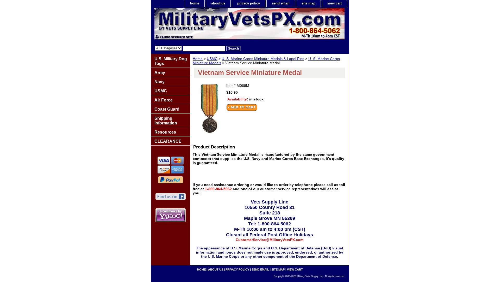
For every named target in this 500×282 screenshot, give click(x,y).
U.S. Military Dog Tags (170, 61)
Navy (159, 82)
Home (198, 59)
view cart (334, 3)
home (194, 3)
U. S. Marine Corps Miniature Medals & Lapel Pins (263, 59)
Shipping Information (165, 120)
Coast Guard (166, 109)
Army (159, 72)
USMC (212, 59)
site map (308, 3)
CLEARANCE (168, 141)
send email (281, 3)
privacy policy (248, 3)
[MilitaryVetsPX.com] (216, 25)
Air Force (163, 100)
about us (218, 3)
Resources (165, 132)
